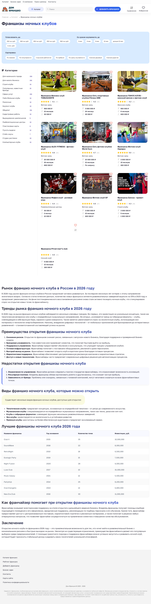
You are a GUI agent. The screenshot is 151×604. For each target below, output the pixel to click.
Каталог (5, 2)
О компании (28, 2)
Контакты (52, 2)
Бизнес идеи (15, 2)
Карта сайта (8, 578)
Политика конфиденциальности (16, 582)
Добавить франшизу (11, 566)
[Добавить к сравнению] (75, 77)
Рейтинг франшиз (10, 562)
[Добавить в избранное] (75, 72)
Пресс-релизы (40, 2)
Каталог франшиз (10, 558)
